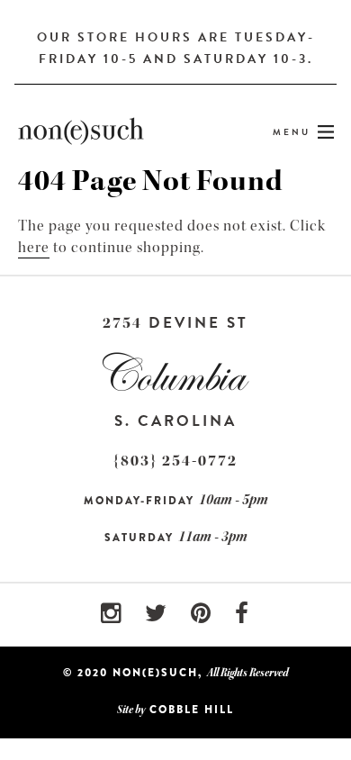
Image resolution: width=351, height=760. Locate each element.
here (34, 247)
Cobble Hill (191, 709)
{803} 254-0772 (175, 460)
